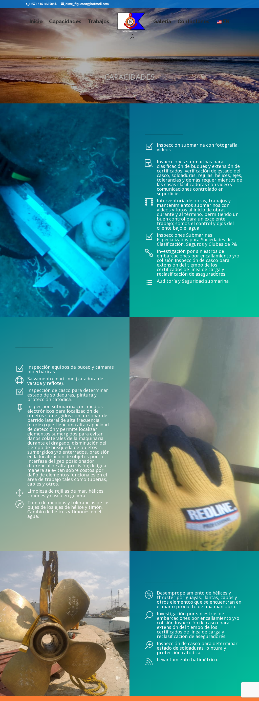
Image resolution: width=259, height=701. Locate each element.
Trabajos (98, 22)
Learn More (38, 356)
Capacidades (65, 22)
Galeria (162, 22)
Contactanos (193, 22)
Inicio (36, 22)
